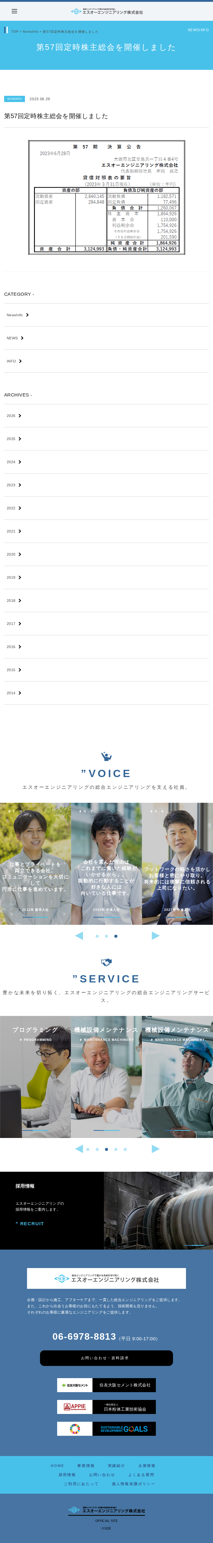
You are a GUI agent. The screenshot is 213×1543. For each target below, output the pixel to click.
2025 (11, 439)
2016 (11, 647)
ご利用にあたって (81, 1484)
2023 (11, 485)
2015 (11, 670)
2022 (11, 508)
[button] (97, 936)
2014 (11, 693)
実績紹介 (116, 1466)
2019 (11, 577)
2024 (11, 462)
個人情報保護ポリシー (134, 1484)
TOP (15, 31)
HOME (57, 1466)
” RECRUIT (30, 1223)
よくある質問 (141, 1475)
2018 (11, 600)
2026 (11, 416)
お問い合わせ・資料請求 (105, 1358)
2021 (11, 531)
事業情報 (86, 1466)
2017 (11, 624)
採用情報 (67, 1475)
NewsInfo (31, 31)
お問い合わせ (102, 1475)
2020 (11, 554)
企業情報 (147, 1466)
